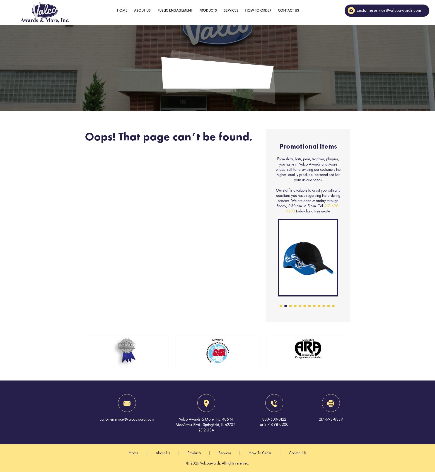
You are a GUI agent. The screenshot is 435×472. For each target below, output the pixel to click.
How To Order (258, 10)
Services (231, 10)
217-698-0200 (276, 424)
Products (208, 10)
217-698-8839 (331, 419)
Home (122, 10)
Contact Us (288, 10)
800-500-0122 (274, 419)
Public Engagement (175, 10)
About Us (142, 10)
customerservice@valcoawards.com (389, 10)
